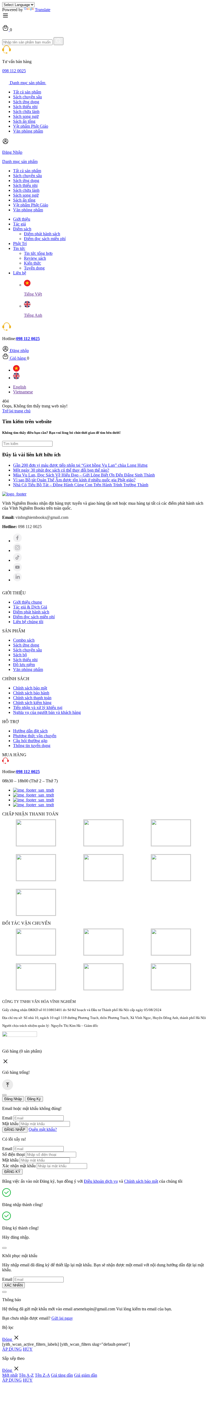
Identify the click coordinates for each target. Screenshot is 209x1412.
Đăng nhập (19, 350)
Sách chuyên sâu (27, 97)
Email (7, 1118)
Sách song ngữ (26, 116)
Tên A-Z (26, 1375)
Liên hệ (19, 273)
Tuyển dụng (34, 268)
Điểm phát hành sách (42, 233)
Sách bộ (20, 654)
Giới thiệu (21, 219)
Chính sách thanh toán (32, 697)
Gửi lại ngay (62, 1318)
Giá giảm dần (85, 1375)
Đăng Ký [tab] (34, 1099)
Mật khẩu (10, 1123)
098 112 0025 (14, 70)
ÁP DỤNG (12, 1349)
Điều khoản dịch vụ (101, 1181)
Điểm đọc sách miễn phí (45, 238)
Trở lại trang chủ (16, 411)
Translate (42, 9)
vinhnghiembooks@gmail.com (42, 517)
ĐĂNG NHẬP (14, 1130)
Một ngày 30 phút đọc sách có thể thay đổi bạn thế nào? (61, 470)
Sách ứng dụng (26, 101)
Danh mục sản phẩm (27, 82)
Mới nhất (10, 1375)
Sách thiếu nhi (25, 106)
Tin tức (19, 248)
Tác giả (19, 224)
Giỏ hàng (18, 358)
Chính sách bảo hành (31, 693)
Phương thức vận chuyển (34, 735)
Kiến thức (32, 263)
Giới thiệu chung (27, 602)
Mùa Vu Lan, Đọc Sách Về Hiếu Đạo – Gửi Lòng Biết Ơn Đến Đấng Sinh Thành (84, 475)
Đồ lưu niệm (24, 664)
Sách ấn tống (24, 121)
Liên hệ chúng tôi (28, 621)
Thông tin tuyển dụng (31, 745)
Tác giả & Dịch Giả (30, 607)
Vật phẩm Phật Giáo (30, 126)
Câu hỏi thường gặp (30, 740)
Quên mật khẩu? (43, 1129)
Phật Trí (20, 243)
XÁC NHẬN (13, 1285)
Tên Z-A (42, 1375)
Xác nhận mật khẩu (19, 1165)
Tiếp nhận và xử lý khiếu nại (37, 707)
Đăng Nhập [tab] (13, 1099)
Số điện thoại (13, 1154)
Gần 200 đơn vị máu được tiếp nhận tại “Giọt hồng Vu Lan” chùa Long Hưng (80, 465)
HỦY (28, 1349)
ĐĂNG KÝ (12, 1172)
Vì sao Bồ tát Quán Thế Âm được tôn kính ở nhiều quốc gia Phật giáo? (74, 480)
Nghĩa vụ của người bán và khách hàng (47, 712)
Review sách (35, 258)
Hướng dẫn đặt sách (30, 731)
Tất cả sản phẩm (27, 92)
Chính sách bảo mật (30, 688)
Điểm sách (22, 229)
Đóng (7, 1339)
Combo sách (24, 640)
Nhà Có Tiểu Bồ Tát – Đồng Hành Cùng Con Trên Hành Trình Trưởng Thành (80, 484)
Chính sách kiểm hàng (32, 702)
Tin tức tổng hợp (38, 253)
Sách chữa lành (26, 111)
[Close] (4, 1095)
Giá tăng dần (62, 1375)
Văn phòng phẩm (28, 131)
